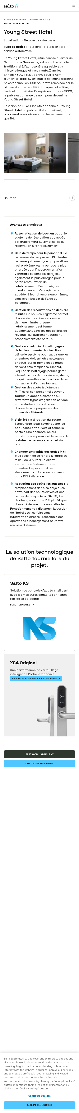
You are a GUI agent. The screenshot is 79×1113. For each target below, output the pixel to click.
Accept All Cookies (39, 1105)
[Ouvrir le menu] (74, 5)
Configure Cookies (39, 1095)
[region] (39, 1083)
